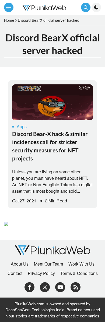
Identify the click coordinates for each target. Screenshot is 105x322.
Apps (22, 126)
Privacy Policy (41, 273)
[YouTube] (60, 287)
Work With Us (81, 264)
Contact (15, 273)
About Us (20, 264)
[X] (45, 287)
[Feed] (75, 287)
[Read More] (52, 102)
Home (9, 20)
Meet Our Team (48, 264)
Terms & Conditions (79, 273)
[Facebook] (29, 287)
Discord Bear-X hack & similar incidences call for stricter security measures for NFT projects (50, 146)
